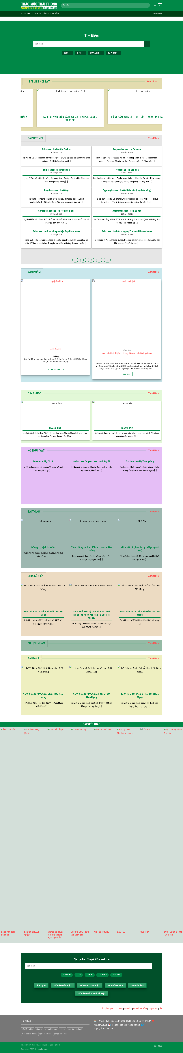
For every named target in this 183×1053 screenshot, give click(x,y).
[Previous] (22, 109)
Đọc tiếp (126, 374)
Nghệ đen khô (55, 349)
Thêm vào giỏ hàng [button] (55, 370)
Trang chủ (26, 14)
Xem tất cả (152, 81)
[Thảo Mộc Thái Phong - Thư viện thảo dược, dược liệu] (39, 5)
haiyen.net (146, 1008)
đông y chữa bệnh (61, 1034)
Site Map (158, 1046)
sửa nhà (121, 1008)
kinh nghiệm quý (51, 1029)
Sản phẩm (36, 14)
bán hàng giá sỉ (27, 1029)
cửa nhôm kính (133, 1008)
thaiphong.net (101, 1008)
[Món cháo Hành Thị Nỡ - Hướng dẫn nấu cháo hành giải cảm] (126, 313)
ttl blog (112, 1008)
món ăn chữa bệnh (75, 1029)
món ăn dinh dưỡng (29, 1034)
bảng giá (39, 1029)
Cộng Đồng (55, 14)
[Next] (161, 109)
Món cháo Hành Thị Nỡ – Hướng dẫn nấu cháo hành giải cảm (127, 353)
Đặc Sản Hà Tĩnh (45, 1034)
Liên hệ (46, 14)
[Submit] (146, 5)
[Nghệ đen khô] (55, 311)
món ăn (62, 1029)
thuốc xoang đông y (161, 1008)
